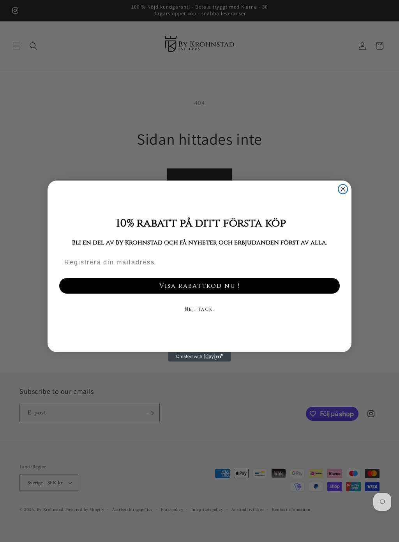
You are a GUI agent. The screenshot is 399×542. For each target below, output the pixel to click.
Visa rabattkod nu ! (199, 286)
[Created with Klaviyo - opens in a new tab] (199, 356)
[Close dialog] (343, 189)
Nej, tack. (199, 309)
